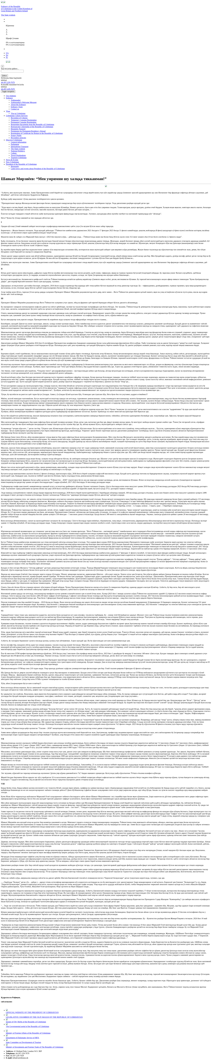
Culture (14, 153)
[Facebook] (7, 62)
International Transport (19, 147)
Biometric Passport (18, 129)
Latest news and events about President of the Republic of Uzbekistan (38, 169)
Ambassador (15, 100)
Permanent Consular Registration (23, 122)
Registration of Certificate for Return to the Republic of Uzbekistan (37, 133)
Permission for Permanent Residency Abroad (28, 131)
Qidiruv (4, 76)
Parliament (15, 144)
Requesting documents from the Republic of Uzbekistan (32, 124)
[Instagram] (9, 62)
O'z (7, 53)
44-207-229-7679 (8, 82)
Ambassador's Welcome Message (24, 102)
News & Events (12, 160)
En (7, 55)
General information (18, 142)
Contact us (15, 109)
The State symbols (8, 15)
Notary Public (16, 135)
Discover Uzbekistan (14, 140)
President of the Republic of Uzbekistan (21, 164)
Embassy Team (17, 107)
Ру (7, 57)
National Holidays (18, 151)
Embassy (9, 98)
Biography (15, 166)
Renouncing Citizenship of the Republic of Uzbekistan (32, 127)
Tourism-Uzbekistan (18, 158)
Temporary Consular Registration (24, 120)
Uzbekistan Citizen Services (17, 116)
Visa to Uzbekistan (18, 113)
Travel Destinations (18, 155)
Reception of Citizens (19, 118)
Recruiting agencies (18, 138)
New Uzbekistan (12, 162)
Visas (8, 111)
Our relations (11, 96)
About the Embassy (18, 105)
